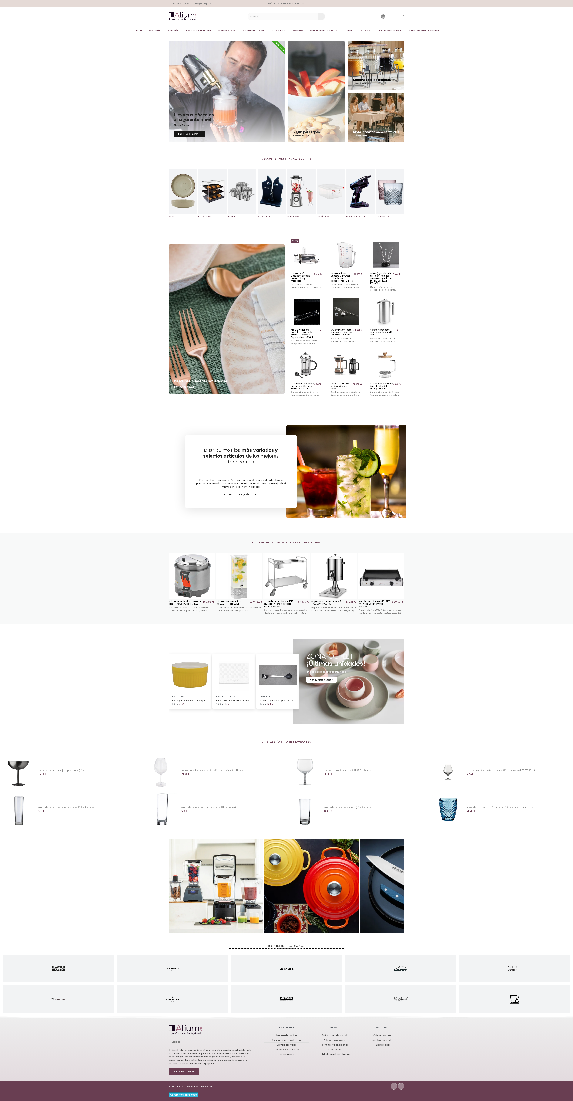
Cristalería (154, 30)
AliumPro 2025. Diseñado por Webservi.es (190, 1086)
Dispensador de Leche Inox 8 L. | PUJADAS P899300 (232, 602)
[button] (189, 134)
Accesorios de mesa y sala (198, 30)
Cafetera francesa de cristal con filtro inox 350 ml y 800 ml (302, 386)
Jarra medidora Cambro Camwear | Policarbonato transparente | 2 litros (342, 277)
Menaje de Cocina (226, 30)
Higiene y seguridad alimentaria (424, 30)
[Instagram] (401, 1086)
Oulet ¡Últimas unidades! (389, 30)
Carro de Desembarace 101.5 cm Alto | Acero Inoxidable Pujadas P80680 (184, 604)
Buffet (350, 30)
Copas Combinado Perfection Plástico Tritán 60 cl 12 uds (212, 770)
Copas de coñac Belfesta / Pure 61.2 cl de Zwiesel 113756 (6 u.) (501, 770)
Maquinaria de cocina (253, 30)
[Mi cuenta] (391, 16)
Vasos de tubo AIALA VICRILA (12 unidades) (347, 807)
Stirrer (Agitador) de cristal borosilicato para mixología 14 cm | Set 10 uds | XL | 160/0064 (381, 278)
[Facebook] (394, 1086)
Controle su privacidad (183, 1095)
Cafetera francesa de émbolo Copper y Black (342, 386)
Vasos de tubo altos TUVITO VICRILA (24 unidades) (66, 807)
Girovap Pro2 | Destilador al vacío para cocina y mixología (300, 277)
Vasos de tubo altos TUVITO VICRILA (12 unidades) (208, 807)
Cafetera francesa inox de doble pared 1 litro (381, 332)
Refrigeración (278, 30)
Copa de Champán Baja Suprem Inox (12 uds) (63, 770)
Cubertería (172, 30)
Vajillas (138, 30)
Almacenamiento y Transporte (325, 30)
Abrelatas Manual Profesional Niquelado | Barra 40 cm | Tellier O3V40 (374, 604)
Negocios (365, 30)
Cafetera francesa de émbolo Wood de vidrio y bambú (381, 386)
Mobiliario (298, 30)
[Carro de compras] (400, 16)
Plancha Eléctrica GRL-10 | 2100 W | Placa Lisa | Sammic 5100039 (280, 604)
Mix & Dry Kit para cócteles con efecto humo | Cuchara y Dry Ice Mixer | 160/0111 (302, 333)
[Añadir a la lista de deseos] (320, 241)
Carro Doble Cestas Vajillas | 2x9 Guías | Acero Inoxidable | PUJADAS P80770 (326, 604)
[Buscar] (321, 16)
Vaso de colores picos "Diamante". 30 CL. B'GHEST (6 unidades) (501, 807)
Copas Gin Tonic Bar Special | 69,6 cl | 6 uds (347, 770)
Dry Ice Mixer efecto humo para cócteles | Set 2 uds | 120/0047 (342, 332)
